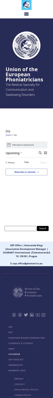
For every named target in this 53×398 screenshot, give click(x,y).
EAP (10, 332)
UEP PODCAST (16, 359)
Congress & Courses (20, 343)
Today (26, 162)
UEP (10, 327)
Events (9, 135)
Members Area (16, 370)
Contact (19, 384)
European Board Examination (26, 337)
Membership (15, 365)
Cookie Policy (22, 395)
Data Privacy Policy (26, 389)
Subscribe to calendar (25, 172)
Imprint (19, 378)
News (11, 348)
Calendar (14, 354)
